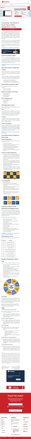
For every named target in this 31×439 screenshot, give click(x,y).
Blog (2, 428)
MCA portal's (15, 157)
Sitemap (15, 437)
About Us (3, 421)
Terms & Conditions (3, 437)
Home (3, 419)
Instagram (26, 426)
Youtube (26, 431)
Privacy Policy (10, 437)
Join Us (3, 426)
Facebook (26, 421)
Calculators (3, 430)
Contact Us (3, 432)
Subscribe (15, 410)
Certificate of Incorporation (8, 166)
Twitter (26, 424)
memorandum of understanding (10, 40)
